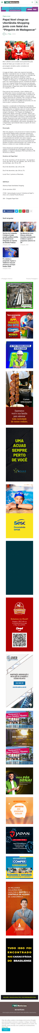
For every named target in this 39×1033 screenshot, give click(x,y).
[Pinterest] (23, 211)
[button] (2, 2)
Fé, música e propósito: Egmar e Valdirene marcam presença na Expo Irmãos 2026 (9, 262)
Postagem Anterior (7, 278)
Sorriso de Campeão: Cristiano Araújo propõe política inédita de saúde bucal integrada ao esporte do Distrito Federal (10, 237)
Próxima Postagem (31, 278)
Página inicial (6, 16)
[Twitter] (16, 211)
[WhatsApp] (20, 211)
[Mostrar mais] (31, 211)
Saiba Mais (5, 1027)
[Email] (27, 211)
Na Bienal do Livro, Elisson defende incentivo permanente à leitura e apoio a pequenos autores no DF (27, 237)
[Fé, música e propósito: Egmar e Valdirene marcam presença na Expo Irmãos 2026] (11, 252)
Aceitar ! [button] (6, 1029)
